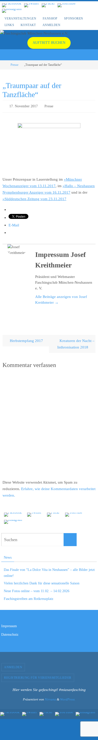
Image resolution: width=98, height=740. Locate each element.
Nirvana (50, 698)
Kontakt (28, 25)
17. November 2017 (23, 106)
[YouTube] (66, 5)
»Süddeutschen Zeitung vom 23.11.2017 (34, 197)
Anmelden (51, 25)
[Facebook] (11, 5)
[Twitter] (31, 5)
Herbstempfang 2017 (26, 339)
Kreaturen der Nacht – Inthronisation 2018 (75, 342)
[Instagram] (11, 11)
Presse (14, 65)
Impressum (9, 625)
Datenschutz (9, 633)
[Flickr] (48, 5)
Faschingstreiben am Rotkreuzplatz (28, 597)
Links (9, 25)
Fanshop (50, 18)
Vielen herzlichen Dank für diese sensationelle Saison (41, 582)
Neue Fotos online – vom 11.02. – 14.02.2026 (36, 590)
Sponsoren (73, 18)
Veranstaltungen (20, 18)
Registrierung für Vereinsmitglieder (37, 676)
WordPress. (67, 698)
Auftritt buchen (49, 43)
